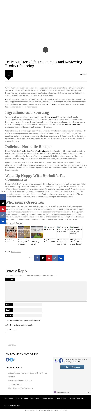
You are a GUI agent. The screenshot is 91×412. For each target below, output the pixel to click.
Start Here (8, 398)
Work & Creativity (76, 398)
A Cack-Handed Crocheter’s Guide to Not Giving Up (27, 373)
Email (8, 310)
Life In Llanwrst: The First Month (20, 388)
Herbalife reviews (53, 104)
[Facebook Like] (55, 258)
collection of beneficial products (34, 151)
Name (8, 304)
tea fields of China (55, 117)
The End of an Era (14, 384)
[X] (43, 258)
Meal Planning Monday (9, 241)
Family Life (35, 398)
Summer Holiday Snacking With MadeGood (23, 242)
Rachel (83, 74)
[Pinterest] (49, 258)
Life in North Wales (12, 406)
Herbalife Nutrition (75, 88)
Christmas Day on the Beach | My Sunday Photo (62, 242)
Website (9, 315)
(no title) (11, 377)
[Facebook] (37, 258)
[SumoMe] (61, 258)
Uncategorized (16, 252)
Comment (10, 279)
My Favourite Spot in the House (20, 380)
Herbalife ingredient (13, 99)
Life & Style (61, 398)
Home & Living (48, 398)
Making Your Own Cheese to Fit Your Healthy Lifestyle (76, 242)
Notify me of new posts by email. (19, 325)
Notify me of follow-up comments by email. (24, 320)
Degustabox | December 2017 (49, 241)
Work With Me (22, 398)
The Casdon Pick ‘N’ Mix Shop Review (36, 242)
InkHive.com (42, 410)
